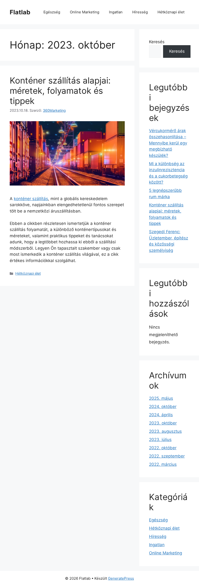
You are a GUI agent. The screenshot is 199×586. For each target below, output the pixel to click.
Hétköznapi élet (171, 12)
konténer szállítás (31, 198)
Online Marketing (84, 12)
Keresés (157, 41)
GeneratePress (121, 578)
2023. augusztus (165, 431)
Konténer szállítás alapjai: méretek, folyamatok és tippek (60, 90)
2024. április (161, 414)
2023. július (160, 439)
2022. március (163, 464)
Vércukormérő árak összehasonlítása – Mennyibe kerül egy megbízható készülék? (168, 143)
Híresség (140, 12)
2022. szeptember (167, 456)
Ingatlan (116, 12)
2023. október (163, 423)
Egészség (51, 12)
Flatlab (20, 12)
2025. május (161, 398)
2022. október (162, 447)
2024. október (162, 406)
